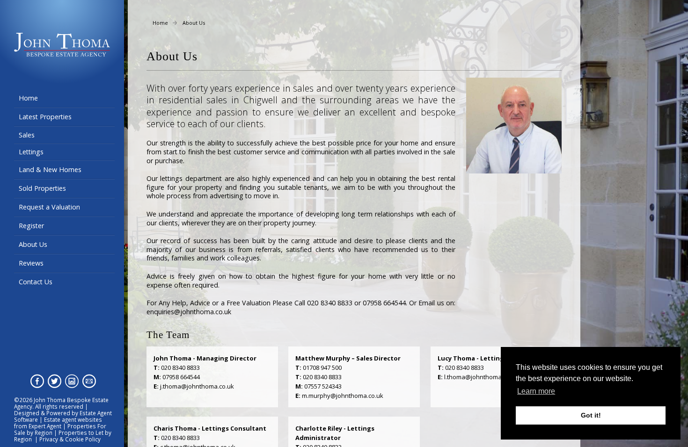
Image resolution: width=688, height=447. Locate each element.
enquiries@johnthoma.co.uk (188, 311)
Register (31, 225)
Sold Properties (42, 188)
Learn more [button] (536, 391)
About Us (33, 244)
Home (28, 98)
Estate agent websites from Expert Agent (58, 423)
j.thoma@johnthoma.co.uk (197, 386)
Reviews (31, 263)
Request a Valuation (49, 206)
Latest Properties (45, 116)
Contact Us (35, 281)
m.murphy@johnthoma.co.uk (342, 395)
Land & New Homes (50, 169)
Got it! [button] (591, 415)
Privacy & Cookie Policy (70, 439)
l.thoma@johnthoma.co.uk (481, 377)
